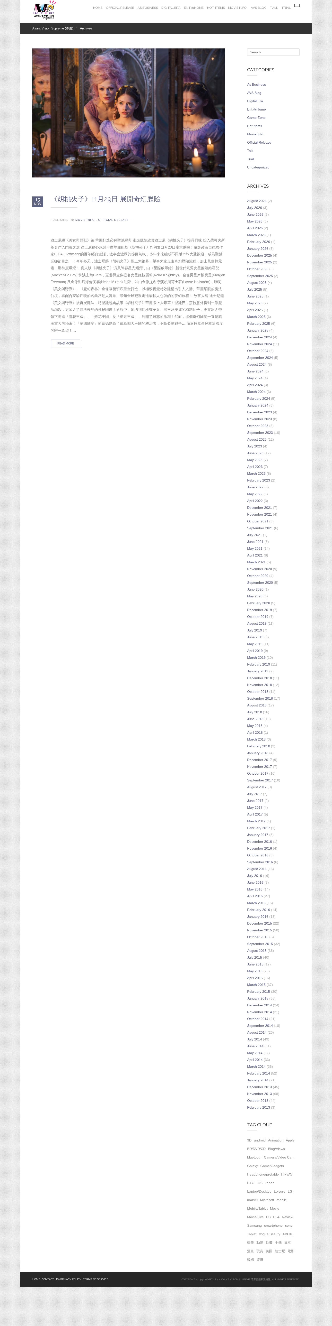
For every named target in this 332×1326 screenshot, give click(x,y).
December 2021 (259, 508)
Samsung (254, 1225)
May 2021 (254, 548)
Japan (269, 1183)
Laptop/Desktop (259, 1191)
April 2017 (255, 814)
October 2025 (257, 269)
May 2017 (254, 807)
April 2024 (255, 385)
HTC (250, 1183)
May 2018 (254, 726)
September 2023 (260, 433)
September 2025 (260, 276)
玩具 (259, 1251)
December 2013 (259, 1087)
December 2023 (259, 412)
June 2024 (255, 371)
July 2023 (254, 446)
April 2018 (255, 732)
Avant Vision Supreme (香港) (52, 28)
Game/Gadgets (272, 1166)
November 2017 (259, 767)
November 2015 (259, 930)
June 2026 (255, 214)
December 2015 (259, 923)
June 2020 (255, 589)
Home (98, 7)
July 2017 (254, 794)
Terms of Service (95, 1279)
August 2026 (257, 201)
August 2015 (257, 951)
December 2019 (259, 610)
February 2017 (258, 828)
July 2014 (254, 1039)
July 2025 (254, 289)
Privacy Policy (70, 1279)
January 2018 (257, 753)
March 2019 (256, 657)
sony (288, 1225)
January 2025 (257, 330)
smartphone (273, 1225)
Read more (65, 343)
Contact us (50, 1279)
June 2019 (255, 637)
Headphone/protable (263, 1174)
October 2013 (257, 1101)
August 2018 (257, 705)
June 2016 (255, 882)
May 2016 (254, 889)
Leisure (279, 1191)
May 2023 (254, 460)
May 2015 (254, 971)
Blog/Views (276, 1149)
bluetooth (254, 1157)
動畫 (269, 1242)
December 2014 (259, 1005)
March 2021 (256, 562)
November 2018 (259, 685)
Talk (274, 7)
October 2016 (257, 855)
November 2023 (259, 419)
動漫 (259, 1242)
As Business (148, 7)
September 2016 (260, 862)
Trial (286, 7)
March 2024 (256, 392)
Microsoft (267, 1200)
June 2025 (255, 296)
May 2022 (254, 494)
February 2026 (258, 242)
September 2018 (260, 698)
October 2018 (257, 692)
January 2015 (257, 998)
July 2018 (254, 712)
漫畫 (250, 1251)
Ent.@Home (194, 7)
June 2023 (255, 453)
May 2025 (254, 303)
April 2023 (255, 467)
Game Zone (256, 118)
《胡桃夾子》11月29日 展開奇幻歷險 (106, 199)
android (260, 1140)
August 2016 (257, 869)
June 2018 (255, 719)
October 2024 (257, 351)
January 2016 (257, 916)
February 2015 (258, 991)
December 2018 (259, 678)
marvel (252, 1200)
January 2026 (257, 248)
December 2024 (259, 337)
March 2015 (256, 985)
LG (290, 1191)
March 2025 (256, 317)
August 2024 (257, 364)
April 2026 (255, 228)
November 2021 (259, 514)
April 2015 (255, 978)
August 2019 (257, 623)
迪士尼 (280, 1251)
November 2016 (259, 848)
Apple (290, 1140)
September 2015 (260, 944)
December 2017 (259, 760)
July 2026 (254, 208)
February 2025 (258, 323)
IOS (259, 1183)
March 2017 (256, 821)
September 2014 (260, 1026)
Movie (274, 1208)
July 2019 (254, 630)
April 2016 (255, 896)
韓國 (250, 1259)
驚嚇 (259, 1259)
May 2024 (254, 378)
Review (287, 1217)
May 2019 (254, 644)
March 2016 (256, 903)
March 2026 (256, 235)
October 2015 (257, 937)
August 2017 (257, 787)
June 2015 (255, 964)
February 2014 (258, 1073)
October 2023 (257, 426)
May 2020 (254, 596)
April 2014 (255, 1060)
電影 (291, 1251)
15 (38, 201)
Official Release (120, 7)
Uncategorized (258, 167)
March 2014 (256, 1066)
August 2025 (257, 283)
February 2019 (258, 664)
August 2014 (257, 1032)
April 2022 (255, 501)
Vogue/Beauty (269, 1234)
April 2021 (255, 555)
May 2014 (254, 1053)
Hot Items (216, 7)
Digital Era (171, 7)
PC (268, 1217)
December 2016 (259, 842)
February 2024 (258, 398)
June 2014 (255, 1046)
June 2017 (255, 801)
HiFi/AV (286, 1174)
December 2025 (259, 255)
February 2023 (258, 480)
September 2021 (260, 528)
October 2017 (257, 773)
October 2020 (257, 576)
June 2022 (255, 487)
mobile (282, 1200)
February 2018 (258, 746)
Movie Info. (237, 7)
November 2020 (259, 569)
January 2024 (257, 405)
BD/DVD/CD (256, 1149)
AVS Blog (259, 7)
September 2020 (260, 582)
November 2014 (259, 1012)
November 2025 (259, 262)
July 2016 (254, 876)
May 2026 (254, 221)
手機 (278, 1242)
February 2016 (258, 910)
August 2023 (257, 439)
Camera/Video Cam (279, 1157)
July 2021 (254, 535)
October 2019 (257, 617)
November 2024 (259, 344)
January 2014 (257, 1080)
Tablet (251, 1234)
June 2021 (255, 542)
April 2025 (255, 310)
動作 (250, 1242)
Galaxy (252, 1166)
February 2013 (258, 1107)
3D (249, 1140)
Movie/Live (255, 1217)
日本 (287, 1242)
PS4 (276, 1217)
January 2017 (257, 835)
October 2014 (257, 1019)
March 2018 (256, 739)
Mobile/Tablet (257, 1208)
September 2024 (260, 358)
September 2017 (260, 780)
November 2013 (259, 1094)
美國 (269, 1251)
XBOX (287, 1234)
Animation (275, 1140)
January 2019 (257, 671)
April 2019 (255, 651)
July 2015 (254, 957)
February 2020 (258, 603)
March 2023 (256, 473)
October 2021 (257, 521)
